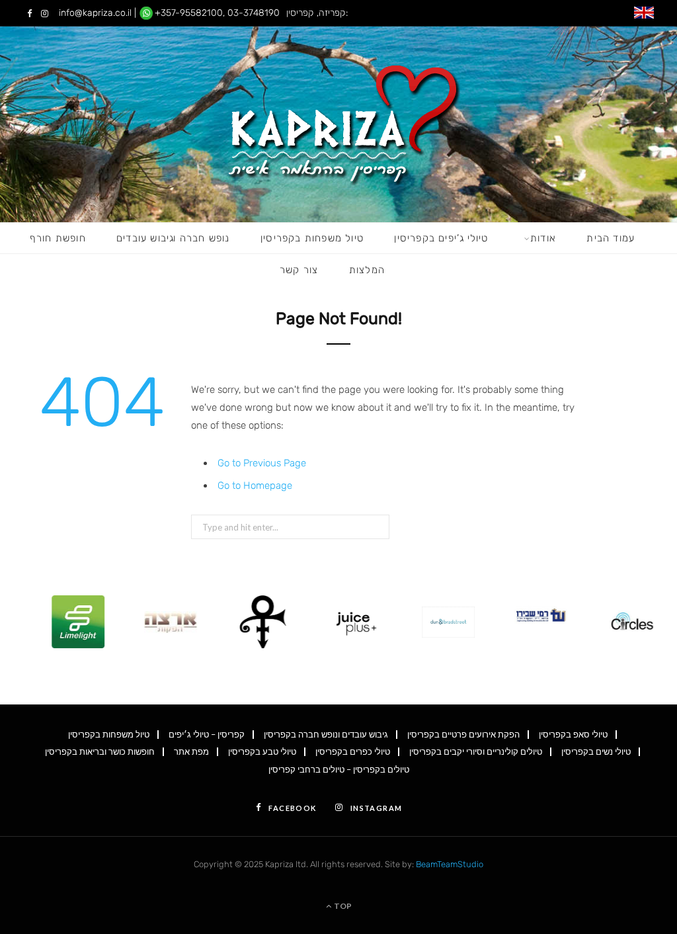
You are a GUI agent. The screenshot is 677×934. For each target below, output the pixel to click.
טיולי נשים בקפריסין (596, 751)
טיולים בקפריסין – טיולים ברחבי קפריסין (338, 769)
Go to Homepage (255, 485)
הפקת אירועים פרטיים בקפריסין (463, 734)
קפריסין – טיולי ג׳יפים (207, 734)
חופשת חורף (58, 238)
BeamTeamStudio (449, 864)
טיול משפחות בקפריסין (312, 238)
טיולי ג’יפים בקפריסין (441, 238)
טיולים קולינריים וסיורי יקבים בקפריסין (475, 751)
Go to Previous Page (262, 463)
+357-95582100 (189, 13)
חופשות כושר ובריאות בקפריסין (100, 751)
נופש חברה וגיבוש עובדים (173, 238)
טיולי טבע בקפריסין (262, 751)
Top (342, 906)
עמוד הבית (610, 238)
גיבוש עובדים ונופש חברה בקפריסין (326, 734)
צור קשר (299, 270)
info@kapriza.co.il (95, 13)
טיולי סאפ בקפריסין (573, 734)
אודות (543, 238)
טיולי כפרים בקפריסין (352, 751)
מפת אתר (191, 751)
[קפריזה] (339, 124)
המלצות (367, 270)
